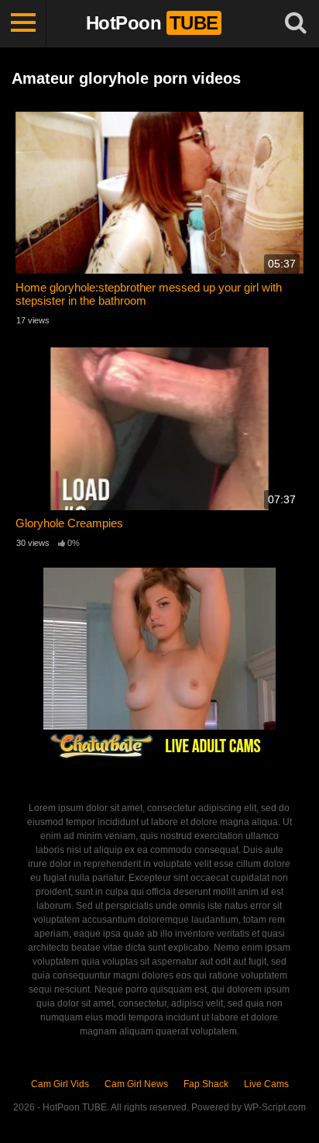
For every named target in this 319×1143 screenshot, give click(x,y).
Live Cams (266, 1084)
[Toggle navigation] (23, 23)
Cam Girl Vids (60, 1084)
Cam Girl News (136, 1084)
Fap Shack (206, 1084)
